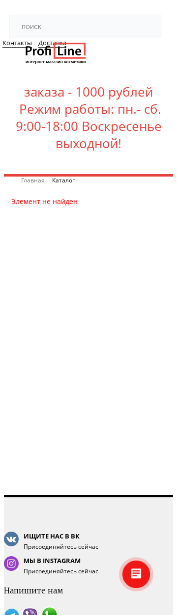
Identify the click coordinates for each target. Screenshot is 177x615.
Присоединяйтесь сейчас (61, 541)
